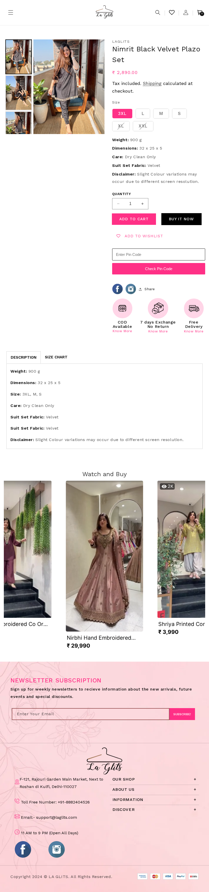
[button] (10, 12)
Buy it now (181, 219)
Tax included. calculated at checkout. (152, 87)
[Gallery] (54, 86)
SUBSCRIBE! (182, 714)
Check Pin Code (158, 269)
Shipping (152, 83)
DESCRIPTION (23, 357)
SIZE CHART (56, 357)
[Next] (97, 87)
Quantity (121, 194)
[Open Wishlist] (171, 12)
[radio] (122, 114)
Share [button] (150, 289)
